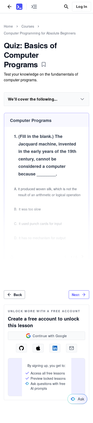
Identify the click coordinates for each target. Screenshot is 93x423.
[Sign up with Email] (71, 348)
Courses (27, 26)
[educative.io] (19, 7)
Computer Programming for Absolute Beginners (40, 33)
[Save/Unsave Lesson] (43, 64)
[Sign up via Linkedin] (54, 348)
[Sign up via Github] (21, 348)
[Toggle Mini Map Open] (34, 6)
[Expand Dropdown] (82, 99)
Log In (81, 6)
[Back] (9, 6)
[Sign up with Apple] (38, 348)
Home (8, 26)
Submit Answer (46, 266)
